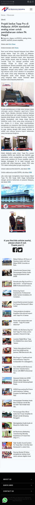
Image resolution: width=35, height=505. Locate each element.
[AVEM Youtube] (31, 2)
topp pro (6, 38)
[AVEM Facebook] (28, 2)
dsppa (12, 38)
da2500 (9, 40)
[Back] (3, 19)
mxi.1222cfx (18, 38)
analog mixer (27, 38)
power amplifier (18, 40)
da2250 (3, 40)
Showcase (10, 15)
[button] (17, 480)
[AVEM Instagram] (33, 2)
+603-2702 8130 (7, 1)
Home (3, 15)
